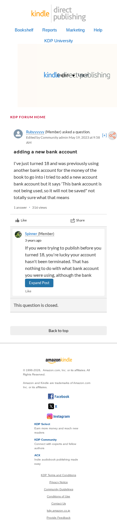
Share (80, 220)
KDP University (58, 40)
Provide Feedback (58, 517)
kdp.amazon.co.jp (58, 510)
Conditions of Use (58, 496)
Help (98, 30)
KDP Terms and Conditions (58, 475)
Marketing (75, 30)
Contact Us (58, 503)
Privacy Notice (58, 482)
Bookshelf (24, 30)
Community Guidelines (58, 489)
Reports (49, 30)
